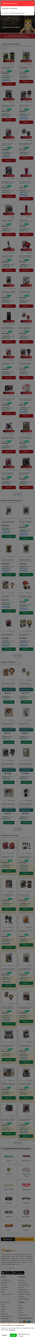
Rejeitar (4, 1335)
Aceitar (13, 1335)
